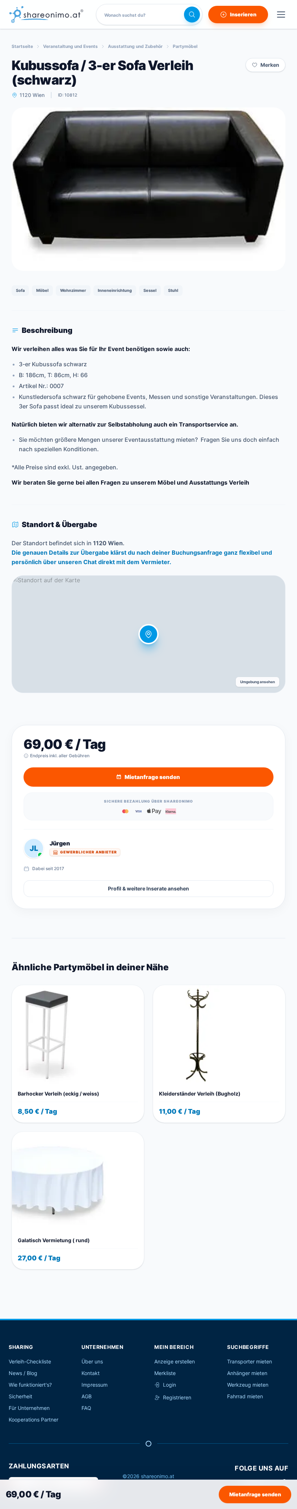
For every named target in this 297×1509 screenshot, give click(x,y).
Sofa (20, 290)
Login (169, 1385)
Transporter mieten (249, 1361)
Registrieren (177, 1397)
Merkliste (165, 1373)
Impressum (94, 1385)
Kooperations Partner (33, 1419)
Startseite (22, 46)
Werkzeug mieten (247, 1385)
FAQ (86, 1408)
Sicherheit (20, 1396)
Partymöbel (185, 46)
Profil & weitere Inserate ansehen (148, 888)
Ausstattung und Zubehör (135, 46)
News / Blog (23, 1373)
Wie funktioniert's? (30, 1385)
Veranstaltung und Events (70, 46)
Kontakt (90, 1373)
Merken (269, 65)
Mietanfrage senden (255, 1494)
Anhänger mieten (247, 1373)
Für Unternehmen (29, 1408)
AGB (86, 1396)
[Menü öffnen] (281, 14)
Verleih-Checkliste (30, 1361)
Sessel (149, 290)
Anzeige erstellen (174, 1361)
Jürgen (60, 843)
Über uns (92, 1361)
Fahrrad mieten (245, 1396)
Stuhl (173, 290)
